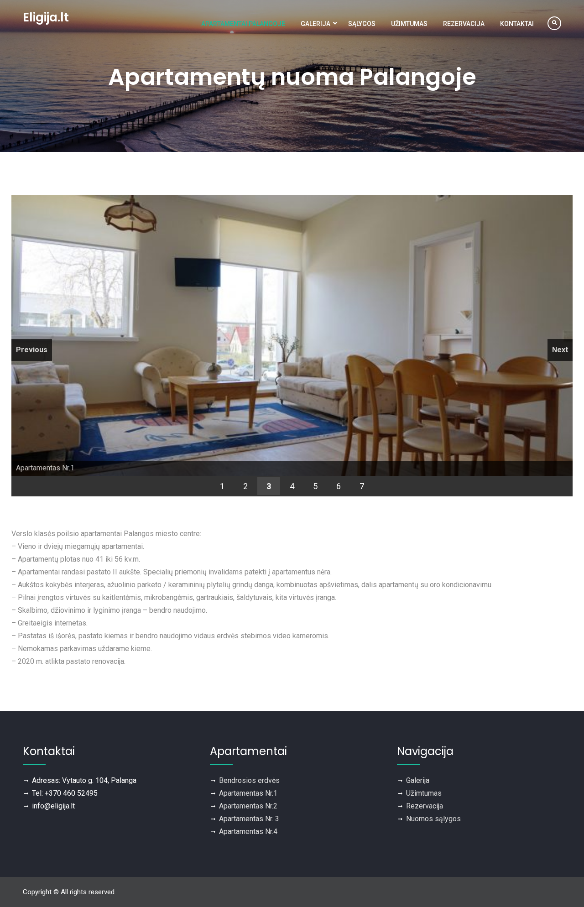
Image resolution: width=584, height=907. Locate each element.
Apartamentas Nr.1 (248, 793)
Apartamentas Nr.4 (248, 831)
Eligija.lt (46, 17)
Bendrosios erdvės (249, 780)
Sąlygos (361, 23)
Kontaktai (517, 23)
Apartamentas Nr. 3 (249, 818)
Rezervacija (464, 23)
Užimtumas (409, 23)
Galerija (315, 23)
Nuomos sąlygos (433, 818)
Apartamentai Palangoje (243, 23)
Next (560, 349)
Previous (31, 349)
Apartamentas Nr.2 (248, 806)
